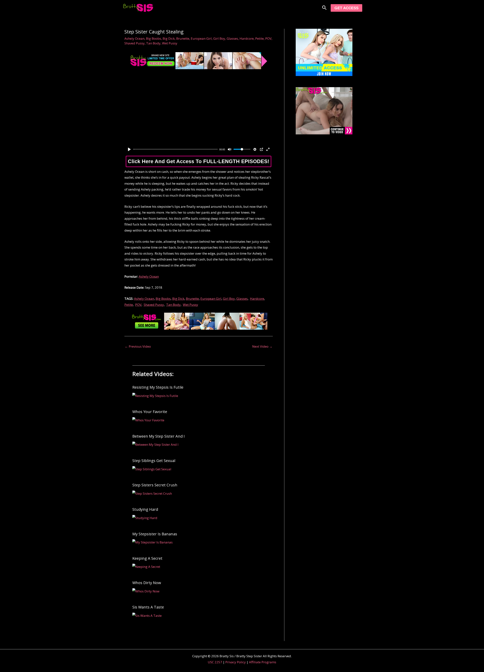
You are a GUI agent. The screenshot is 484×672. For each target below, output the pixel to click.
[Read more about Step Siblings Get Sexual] (151, 469)
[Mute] (229, 149)
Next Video (262, 346)
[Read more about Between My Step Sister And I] (155, 444)
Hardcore (247, 38)
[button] (324, 8)
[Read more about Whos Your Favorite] (148, 420)
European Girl (201, 38)
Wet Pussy (169, 43)
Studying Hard (145, 509)
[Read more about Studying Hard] (144, 517)
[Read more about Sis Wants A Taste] (147, 615)
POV (268, 38)
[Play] (129, 149)
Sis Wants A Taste (148, 607)
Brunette (182, 38)
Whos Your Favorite (149, 411)
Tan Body (153, 43)
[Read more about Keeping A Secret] (146, 566)
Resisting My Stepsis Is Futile (157, 387)
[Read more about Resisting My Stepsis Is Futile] (155, 395)
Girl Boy (219, 38)
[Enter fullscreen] (268, 149)
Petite (259, 38)
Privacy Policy (235, 662)
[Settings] (255, 149)
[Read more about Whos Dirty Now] (145, 591)
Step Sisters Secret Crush (154, 485)
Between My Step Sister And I (158, 436)
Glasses (232, 38)
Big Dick (169, 38)
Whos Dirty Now (146, 582)
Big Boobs (153, 38)
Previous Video (138, 346)
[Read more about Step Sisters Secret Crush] (152, 493)
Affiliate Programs (262, 662)
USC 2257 (215, 662)
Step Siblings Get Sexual (153, 460)
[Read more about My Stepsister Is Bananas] (152, 542)
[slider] (175, 149)
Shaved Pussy (134, 43)
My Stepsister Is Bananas (154, 533)
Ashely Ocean (134, 38)
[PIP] (261, 149)
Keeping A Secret (147, 558)
